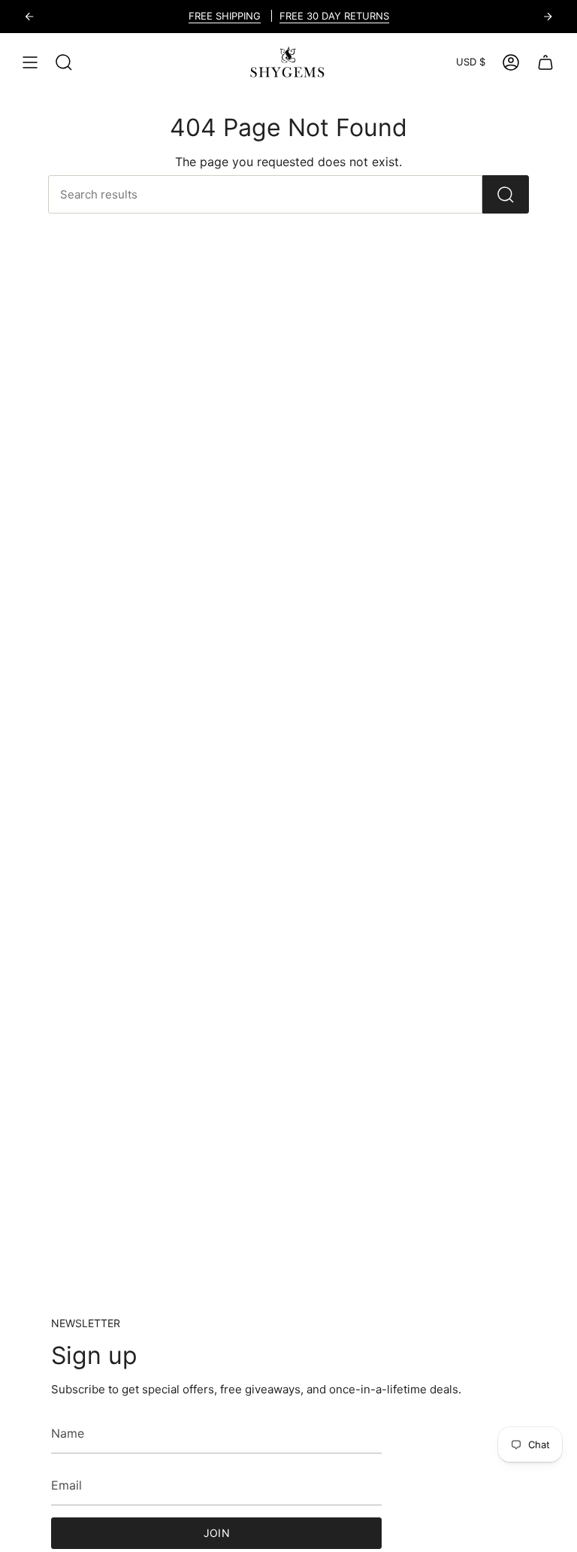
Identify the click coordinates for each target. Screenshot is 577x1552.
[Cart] (545, 62)
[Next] (547, 16)
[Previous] (29, 16)
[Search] (505, 194)
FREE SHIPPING (225, 16)
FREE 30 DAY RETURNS (334, 16)
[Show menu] (30, 62)
